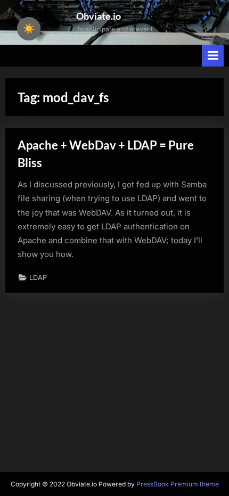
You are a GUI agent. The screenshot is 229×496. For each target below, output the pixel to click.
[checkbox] (28, 28)
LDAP (38, 278)
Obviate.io (98, 16)
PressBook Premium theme (177, 484)
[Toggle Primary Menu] (213, 56)
